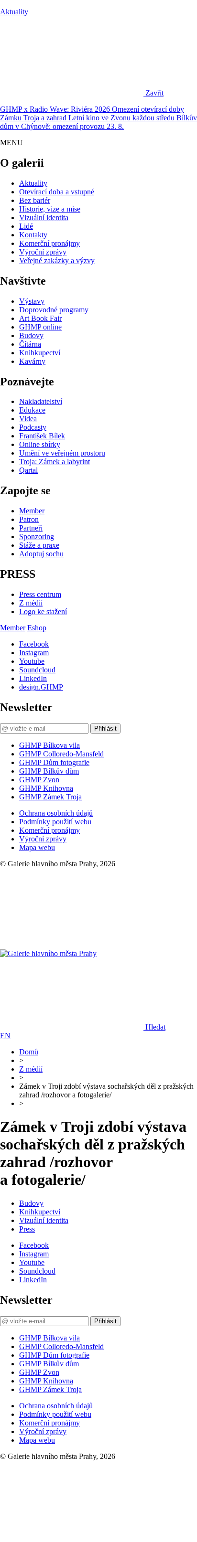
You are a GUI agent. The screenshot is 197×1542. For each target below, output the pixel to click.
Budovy (31, 335)
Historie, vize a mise (49, 209)
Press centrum (40, 594)
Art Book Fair (40, 318)
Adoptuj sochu (41, 554)
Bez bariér (34, 200)
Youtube (31, 661)
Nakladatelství (40, 401)
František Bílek (42, 436)
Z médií (31, 603)
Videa (28, 419)
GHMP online (40, 327)
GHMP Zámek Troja (50, 797)
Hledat (155, 1027)
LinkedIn (33, 678)
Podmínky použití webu (55, 822)
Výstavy (31, 301)
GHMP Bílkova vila (49, 745)
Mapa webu (37, 847)
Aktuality (14, 12)
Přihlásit (105, 728)
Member (31, 511)
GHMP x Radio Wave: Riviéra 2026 (56, 109)
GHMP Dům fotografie (54, 762)
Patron (29, 519)
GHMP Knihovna (46, 788)
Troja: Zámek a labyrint (54, 461)
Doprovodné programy (53, 310)
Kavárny (32, 361)
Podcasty (32, 427)
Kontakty (33, 235)
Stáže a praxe (39, 545)
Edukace (32, 410)
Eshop (36, 628)
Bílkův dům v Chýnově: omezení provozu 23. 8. (98, 122)
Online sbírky (39, 444)
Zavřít (154, 93)
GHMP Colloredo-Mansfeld (61, 754)
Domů (28, 1052)
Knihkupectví (39, 353)
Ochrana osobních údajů (56, 813)
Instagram (34, 653)
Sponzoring (36, 536)
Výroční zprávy (42, 252)
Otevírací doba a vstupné (56, 192)
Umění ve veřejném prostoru (62, 453)
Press (27, 1229)
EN (5, 1036)
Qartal (28, 470)
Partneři (31, 528)
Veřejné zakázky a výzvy (57, 260)
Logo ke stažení (43, 611)
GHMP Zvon (39, 780)
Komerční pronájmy (49, 243)
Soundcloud (37, 670)
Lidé (26, 226)
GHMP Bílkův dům (49, 771)
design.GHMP (41, 687)
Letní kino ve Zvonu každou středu (122, 118)
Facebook (34, 644)
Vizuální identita (43, 217)
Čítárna (30, 344)
